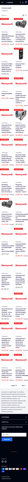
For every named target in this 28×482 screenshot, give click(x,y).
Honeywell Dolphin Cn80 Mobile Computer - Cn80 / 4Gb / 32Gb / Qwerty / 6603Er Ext (21, 248)
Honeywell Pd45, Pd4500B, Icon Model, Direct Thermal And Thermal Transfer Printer (6, 343)
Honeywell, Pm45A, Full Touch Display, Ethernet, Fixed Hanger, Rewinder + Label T (21, 188)
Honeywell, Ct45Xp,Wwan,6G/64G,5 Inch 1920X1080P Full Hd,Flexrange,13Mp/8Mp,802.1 (7, 247)
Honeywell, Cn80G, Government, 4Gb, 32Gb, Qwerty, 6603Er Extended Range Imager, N (7, 67)
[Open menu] (2, 2)
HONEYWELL (5, 32)
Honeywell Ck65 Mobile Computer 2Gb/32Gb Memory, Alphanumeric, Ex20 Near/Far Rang (6, 281)
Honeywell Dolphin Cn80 (7, 94)
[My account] (22, 2)
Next (23, 385)
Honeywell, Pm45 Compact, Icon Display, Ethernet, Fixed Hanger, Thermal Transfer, (7, 128)
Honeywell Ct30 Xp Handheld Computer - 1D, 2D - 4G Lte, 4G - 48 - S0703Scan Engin (7, 312)
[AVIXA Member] (14, 451)
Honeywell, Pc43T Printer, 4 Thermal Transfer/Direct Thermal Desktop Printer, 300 (7, 217)
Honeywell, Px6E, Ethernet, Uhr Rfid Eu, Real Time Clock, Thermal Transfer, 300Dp (21, 158)
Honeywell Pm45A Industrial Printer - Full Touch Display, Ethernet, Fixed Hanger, (21, 312)
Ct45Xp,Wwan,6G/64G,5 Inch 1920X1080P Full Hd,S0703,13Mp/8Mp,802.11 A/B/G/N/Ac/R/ (21, 217)
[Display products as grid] (23, 15)
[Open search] (20, 2)
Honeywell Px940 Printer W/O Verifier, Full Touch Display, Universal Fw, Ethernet (7, 373)
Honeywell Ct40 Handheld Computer (20, 65)
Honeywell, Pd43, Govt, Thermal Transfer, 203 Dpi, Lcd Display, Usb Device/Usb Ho (21, 37)
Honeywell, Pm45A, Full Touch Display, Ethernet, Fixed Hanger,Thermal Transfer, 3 (21, 98)
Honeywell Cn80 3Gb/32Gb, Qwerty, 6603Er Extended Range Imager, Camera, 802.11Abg (20, 280)
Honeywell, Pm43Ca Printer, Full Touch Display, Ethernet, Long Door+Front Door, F (7, 188)
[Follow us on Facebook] (3, 461)
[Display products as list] (25, 15)
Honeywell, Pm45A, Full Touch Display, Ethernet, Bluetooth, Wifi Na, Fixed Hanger (7, 158)
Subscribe (7, 439)
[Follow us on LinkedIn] (6, 461)
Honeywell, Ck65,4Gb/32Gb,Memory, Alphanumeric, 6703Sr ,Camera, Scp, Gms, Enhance (7, 37)
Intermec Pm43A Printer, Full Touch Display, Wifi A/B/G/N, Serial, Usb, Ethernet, (21, 128)
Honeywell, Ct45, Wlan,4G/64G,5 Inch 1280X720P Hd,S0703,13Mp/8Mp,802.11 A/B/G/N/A (21, 373)
